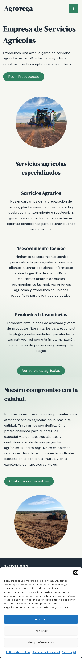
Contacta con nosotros (29, 481)
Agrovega (18, 8)
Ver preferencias (41, 642)
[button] (76, 572)
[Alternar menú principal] (73, 8)
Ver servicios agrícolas (41, 370)
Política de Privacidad (46, 652)
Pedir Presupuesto (23, 76)
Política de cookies (18, 652)
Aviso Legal (69, 652)
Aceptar (41, 619)
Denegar (41, 631)
